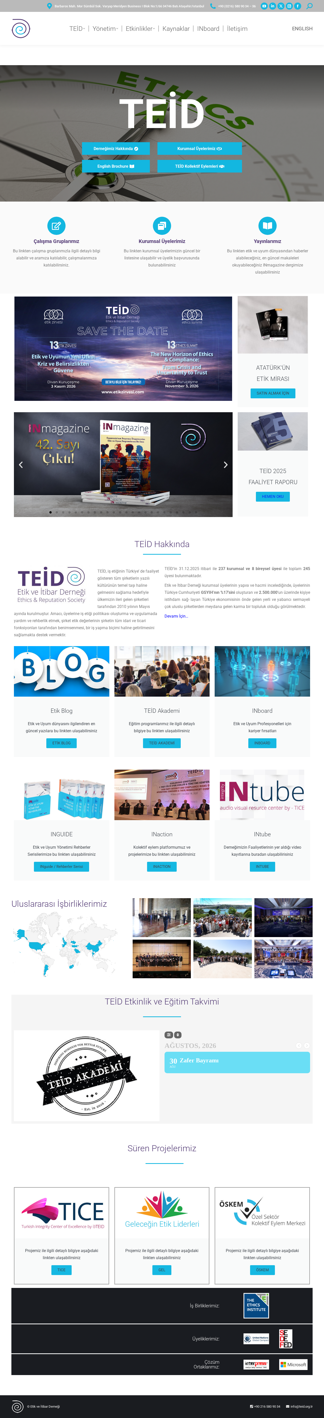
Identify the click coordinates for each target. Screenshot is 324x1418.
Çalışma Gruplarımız (56, 241)
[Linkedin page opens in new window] (272, 6)
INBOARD (262, 743)
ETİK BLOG (61, 743)
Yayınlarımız (267, 241)
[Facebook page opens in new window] (297, 6)
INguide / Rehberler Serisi (61, 866)
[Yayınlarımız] (267, 226)
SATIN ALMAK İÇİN (273, 393)
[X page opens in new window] (281, 6)
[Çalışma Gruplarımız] (56, 226)
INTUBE (262, 866)
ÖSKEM (262, 1270)
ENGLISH (302, 29)
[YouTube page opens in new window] (264, 6)
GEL (161, 1270)
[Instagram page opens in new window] (289, 6)
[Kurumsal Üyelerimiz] (162, 226)
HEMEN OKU (273, 496)
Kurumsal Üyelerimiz (162, 241)
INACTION (162, 866)
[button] (20, 464)
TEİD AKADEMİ (162, 743)
